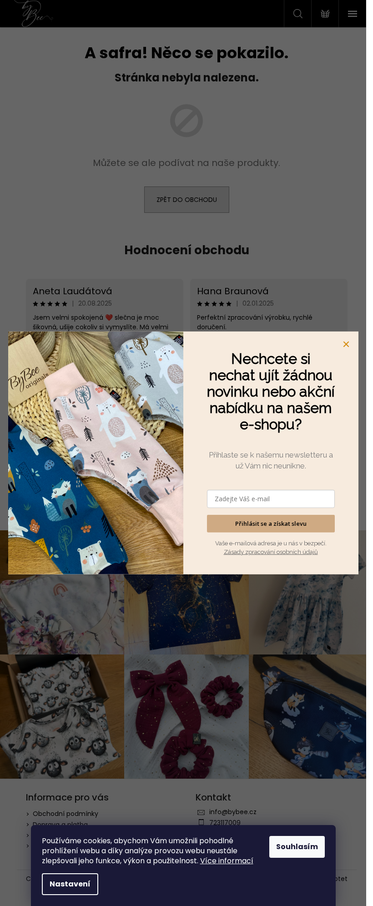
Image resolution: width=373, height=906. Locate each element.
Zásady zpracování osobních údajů (271, 552)
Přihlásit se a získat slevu (271, 523)
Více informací (226, 861)
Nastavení (70, 884)
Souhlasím (297, 846)
